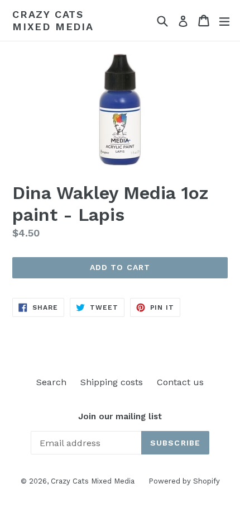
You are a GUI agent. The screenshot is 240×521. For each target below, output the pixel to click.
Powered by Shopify (184, 481)
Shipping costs (111, 382)
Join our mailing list (120, 416)
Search (51, 382)
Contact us (180, 382)
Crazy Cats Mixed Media (53, 20)
